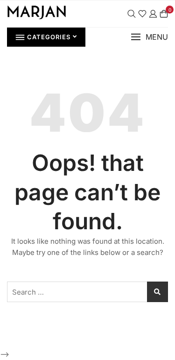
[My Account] (153, 14)
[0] (164, 14)
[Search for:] (87, 292)
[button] (149, 37)
